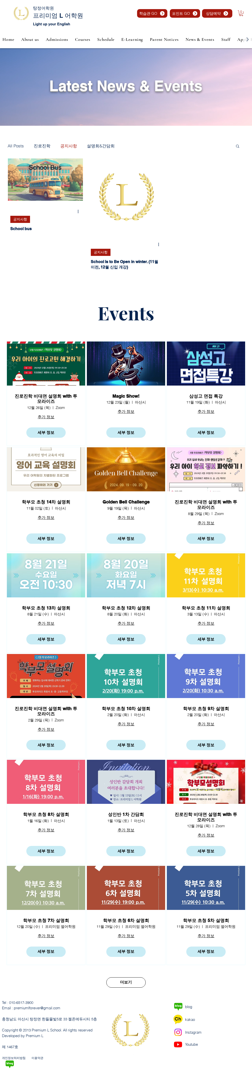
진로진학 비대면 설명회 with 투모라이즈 (46, 398)
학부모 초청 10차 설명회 (126, 708)
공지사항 (68, 145)
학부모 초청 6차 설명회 (126, 920)
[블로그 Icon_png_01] (10, 1064)
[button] (241, 13)
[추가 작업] (80, 212)
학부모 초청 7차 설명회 (46, 920)
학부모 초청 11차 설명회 (206, 607)
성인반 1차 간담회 (126, 814)
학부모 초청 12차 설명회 (126, 607)
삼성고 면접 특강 (206, 396)
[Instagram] (178, 1032)
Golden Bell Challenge (126, 501)
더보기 (126, 982)
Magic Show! (126, 396)
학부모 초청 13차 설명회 (46, 607)
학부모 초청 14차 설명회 (46, 501)
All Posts (16, 145)
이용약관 (37, 1058)
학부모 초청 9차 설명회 (206, 708)
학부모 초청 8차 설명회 (46, 814)
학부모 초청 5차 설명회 (206, 920)
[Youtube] (178, 1044)
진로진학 (42, 145)
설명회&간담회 (101, 145)
